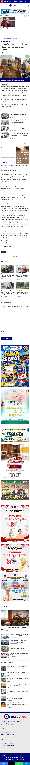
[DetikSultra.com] (15, 5)
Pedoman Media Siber (19, 757)
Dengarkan (6, 84)
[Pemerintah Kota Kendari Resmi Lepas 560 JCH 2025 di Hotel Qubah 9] (5, 116)
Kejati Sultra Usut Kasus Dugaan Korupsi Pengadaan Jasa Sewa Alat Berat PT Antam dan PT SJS (17, 691)
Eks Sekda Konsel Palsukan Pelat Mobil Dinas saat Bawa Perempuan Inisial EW (7, 275)
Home (3, 38)
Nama (2, 325)
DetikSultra (5, 53)
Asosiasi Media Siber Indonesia (8, 743)
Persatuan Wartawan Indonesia (7, 745)
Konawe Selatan (13, 38)
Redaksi (11, 757)
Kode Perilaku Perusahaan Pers (12, 759)
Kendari (4, 723)
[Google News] (15, 256)
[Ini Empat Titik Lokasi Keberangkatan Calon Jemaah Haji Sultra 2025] (5, 128)
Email (2, 331)
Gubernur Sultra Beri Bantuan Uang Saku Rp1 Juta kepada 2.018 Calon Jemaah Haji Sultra (19, 135)
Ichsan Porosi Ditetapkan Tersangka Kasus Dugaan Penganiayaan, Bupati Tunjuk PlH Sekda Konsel (17, 704)
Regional (8, 38)
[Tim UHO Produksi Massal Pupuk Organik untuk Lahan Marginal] (5, 649)
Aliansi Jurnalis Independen (7, 747)
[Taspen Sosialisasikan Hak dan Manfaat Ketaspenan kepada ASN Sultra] (5, 636)
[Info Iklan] (15, 11)
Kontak (7, 757)
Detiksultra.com (24, 755)
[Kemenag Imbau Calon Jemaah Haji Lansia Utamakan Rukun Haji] (5, 122)
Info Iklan (22, 759)
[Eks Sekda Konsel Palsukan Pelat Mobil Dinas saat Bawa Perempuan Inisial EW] (7, 269)
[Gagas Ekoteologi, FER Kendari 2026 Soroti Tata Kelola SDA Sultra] (5, 642)
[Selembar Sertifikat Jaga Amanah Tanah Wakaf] (5, 655)
